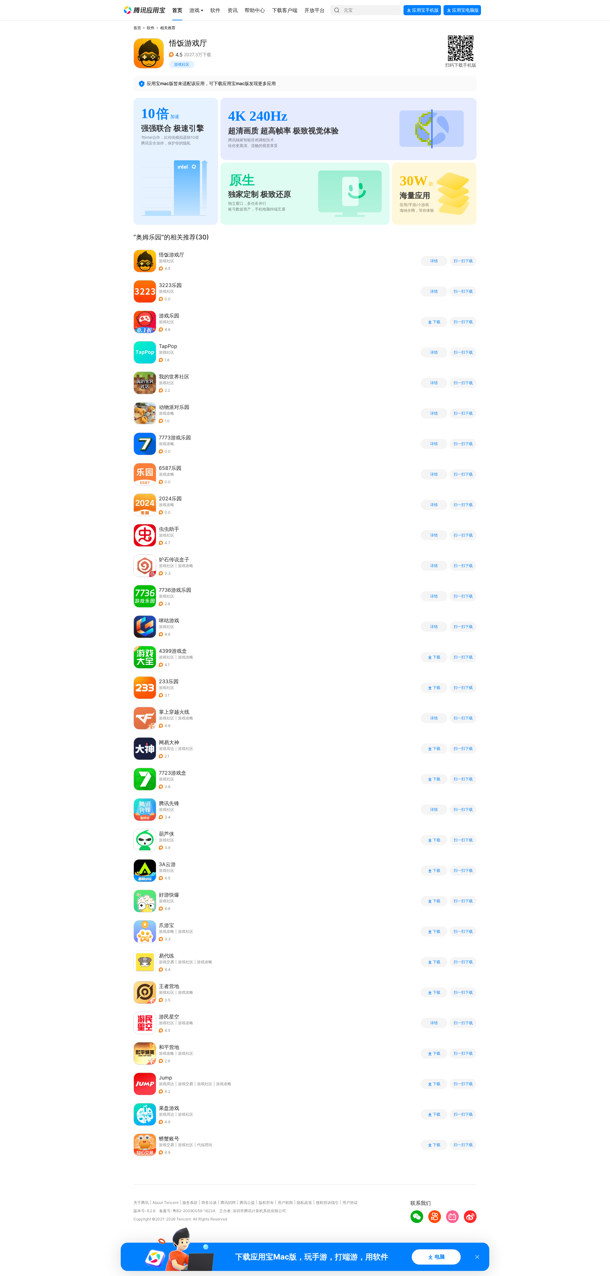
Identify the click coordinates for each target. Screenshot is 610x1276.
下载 (436, 322)
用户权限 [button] (285, 1202)
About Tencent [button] (165, 1202)
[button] (144, 10)
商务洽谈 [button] (209, 1202)
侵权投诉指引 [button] (327, 1202)
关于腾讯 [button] (141, 1202)
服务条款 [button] (190, 1202)
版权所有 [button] (266, 1202)
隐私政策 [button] (304, 1202)
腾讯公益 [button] (247, 1202)
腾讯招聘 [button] (228, 1202)
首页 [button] (137, 27)
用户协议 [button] (350, 1202)
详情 (434, 261)
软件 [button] (150, 27)
